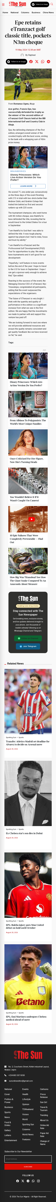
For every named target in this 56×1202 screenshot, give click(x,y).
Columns (25, 12)
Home (5, 12)
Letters (7, 1135)
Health (25, 1094)
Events (25, 1089)
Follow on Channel (29, 638)
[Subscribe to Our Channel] (28, 1181)
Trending (44, 1115)
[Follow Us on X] (22, 1181)
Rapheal (32, 55)
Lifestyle (26, 1099)
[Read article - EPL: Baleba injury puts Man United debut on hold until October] (28, 885)
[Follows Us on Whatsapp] (42, 61)
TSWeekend (27, 1109)
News (7, 1117)
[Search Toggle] (52, 3)
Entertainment (10, 1140)
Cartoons (44, 1089)
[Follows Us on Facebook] (31, 61)
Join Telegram (29, 646)
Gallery (7, 1130)
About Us (44, 1120)
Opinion (25, 1104)
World (25, 1119)
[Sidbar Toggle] (3, 4)
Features (26, 1139)
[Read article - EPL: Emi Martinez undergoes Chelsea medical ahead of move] (28, 976)
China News (48, 12)
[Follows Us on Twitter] (36, 61)
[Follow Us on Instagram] (38, 1181)
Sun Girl (43, 1102)
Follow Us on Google (42, 4)
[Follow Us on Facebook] (17, 1181)
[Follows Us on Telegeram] (48, 61)
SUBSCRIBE (28, 1167)
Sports (21, 737)
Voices (25, 1114)
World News (27, 1134)
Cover (7, 1094)
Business (36, 12)
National (14, 12)
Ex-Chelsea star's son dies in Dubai (24, 833)
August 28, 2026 (12, 749)
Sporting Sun (11, 737)
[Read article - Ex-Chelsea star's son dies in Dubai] (28, 793)
